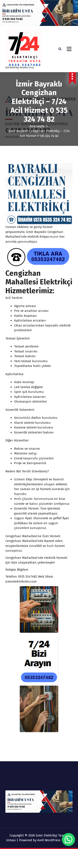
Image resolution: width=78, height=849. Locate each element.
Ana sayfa (36, 126)
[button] (68, 839)
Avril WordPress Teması (54, 840)
